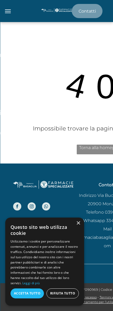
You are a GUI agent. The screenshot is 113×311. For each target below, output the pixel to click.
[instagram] (32, 207)
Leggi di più (31, 283)
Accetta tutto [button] (27, 293)
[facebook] (17, 207)
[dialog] (44, 262)
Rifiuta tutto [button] (62, 293)
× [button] (78, 223)
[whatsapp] (46, 207)
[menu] (8, 11)
